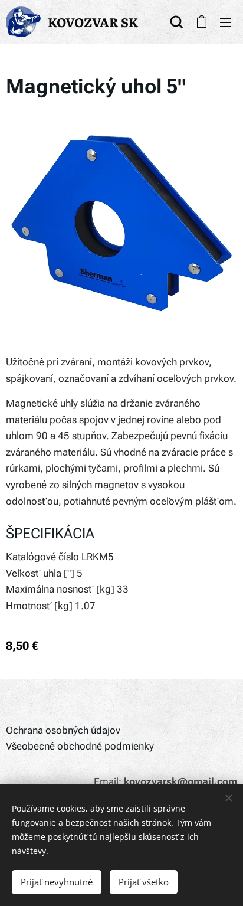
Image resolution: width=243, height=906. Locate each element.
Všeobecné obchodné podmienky (80, 746)
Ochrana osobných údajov (63, 730)
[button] (176, 22)
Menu (225, 22)
